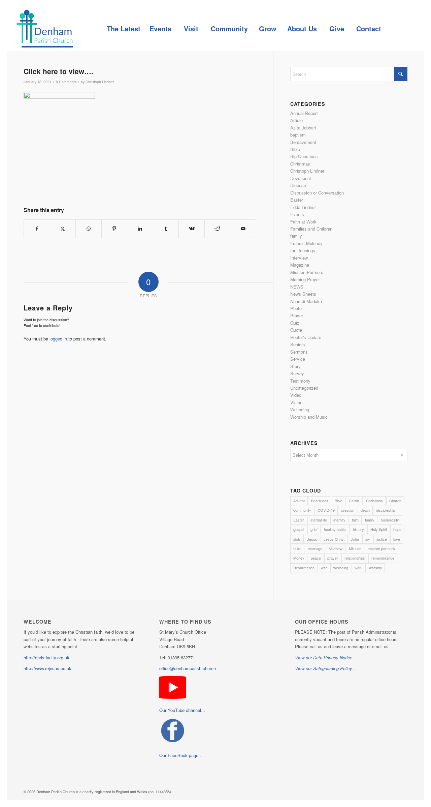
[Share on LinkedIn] (140, 228)
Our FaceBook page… (181, 755)
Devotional (300, 178)
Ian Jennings (302, 250)
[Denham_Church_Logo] (44, 29)
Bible (295, 149)
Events (297, 214)
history (358, 529)
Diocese (298, 185)
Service (297, 359)
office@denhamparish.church (187, 668)
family (296, 236)
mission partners (381, 548)
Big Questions (304, 156)
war (324, 567)
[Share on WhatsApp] (88, 228)
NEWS (296, 286)
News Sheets (303, 294)
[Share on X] (63, 228)
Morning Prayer (305, 279)
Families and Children (311, 229)
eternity (339, 519)
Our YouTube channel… (182, 710)
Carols (354, 500)
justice (381, 539)
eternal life (318, 519)
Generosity (390, 519)
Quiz (294, 323)
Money (298, 558)
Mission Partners (306, 272)
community (302, 510)
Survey (297, 373)
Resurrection (303, 567)
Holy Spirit (378, 529)
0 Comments (66, 81)
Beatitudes (319, 500)
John (355, 539)
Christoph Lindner (100, 81)
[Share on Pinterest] (114, 228)
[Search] (401, 29)
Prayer (296, 315)
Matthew (335, 548)
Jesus (312, 539)
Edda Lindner (303, 207)
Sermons (299, 352)
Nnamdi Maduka (306, 301)
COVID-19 (326, 510)
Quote (296, 330)
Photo (296, 308)
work (359, 567)
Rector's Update (305, 337)
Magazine (299, 265)
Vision (296, 402)
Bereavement (303, 142)
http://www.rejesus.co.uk (47, 668)
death (365, 510)
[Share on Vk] (191, 228)
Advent (299, 500)
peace (316, 558)
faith (355, 519)
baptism (298, 134)
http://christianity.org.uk (46, 657)
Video (295, 395)
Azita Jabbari (303, 127)
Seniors (297, 344)
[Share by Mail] (243, 228)
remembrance (382, 558)
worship (375, 567)
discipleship (385, 510)
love (396, 539)
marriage (315, 548)
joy (367, 539)
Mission (355, 548)
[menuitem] (123, 29)
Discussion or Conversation (317, 192)
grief (314, 529)
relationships (354, 558)
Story (295, 366)
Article (296, 120)
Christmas (300, 163)
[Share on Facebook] (37, 228)
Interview (299, 258)
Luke (297, 548)
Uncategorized (304, 388)
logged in (58, 338)
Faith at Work (303, 221)
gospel (298, 529)
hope (397, 529)
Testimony (300, 381)
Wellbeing (299, 409)
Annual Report (304, 113)
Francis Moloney (306, 243)
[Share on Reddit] (217, 228)
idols (297, 539)
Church (395, 500)
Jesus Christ (334, 539)
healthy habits (335, 529)
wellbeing (340, 567)
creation (347, 510)
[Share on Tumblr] (166, 228)
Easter (296, 200)
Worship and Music (309, 417)
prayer (332, 558)
